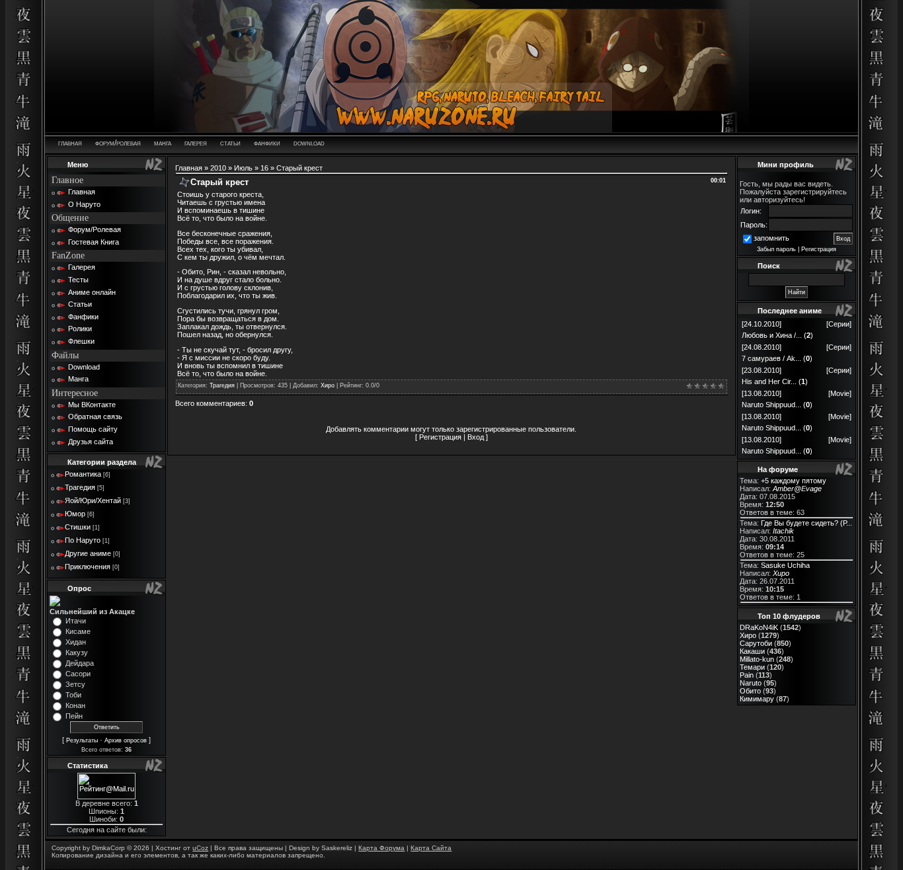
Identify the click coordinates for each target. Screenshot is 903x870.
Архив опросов (125, 740)
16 (264, 168)
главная (70, 142)
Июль (243, 168)
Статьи (80, 304)
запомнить (771, 238)
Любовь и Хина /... (772, 335)
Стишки (78, 527)
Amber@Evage (797, 489)
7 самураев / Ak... (771, 358)
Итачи (75, 621)
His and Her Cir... (769, 381)
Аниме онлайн (92, 292)
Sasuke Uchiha (785, 565)
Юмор (75, 514)
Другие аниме (88, 553)
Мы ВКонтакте (92, 405)
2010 (218, 168)
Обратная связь (95, 416)
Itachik (783, 531)
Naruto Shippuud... (771, 405)
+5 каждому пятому (793, 481)
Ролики (80, 329)
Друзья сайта (90, 442)
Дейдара (79, 663)
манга (162, 142)
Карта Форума (381, 847)
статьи (230, 142)
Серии (838, 324)
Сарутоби (756, 643)
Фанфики (83, 317)
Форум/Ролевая (94, 229)
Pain (747, 675)
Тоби (73, 695)
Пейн (74, 716)
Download (84, 367)
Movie (839, 393)
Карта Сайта (431, 847)
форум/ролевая (118, 142)
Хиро (327, 385)
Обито (750, 691)
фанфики (267, 142)
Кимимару (757, 699)
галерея (195, 142)
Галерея (81, 267)
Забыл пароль (776, 249)
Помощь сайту (93, 429)
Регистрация (440, 437)
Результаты (82, 740)
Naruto (751, 683)
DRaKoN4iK (759, 627)
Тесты (78, 280)
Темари (752, 667)
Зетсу (75, 684)
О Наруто (84, 204)
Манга (78, 379)
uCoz (200, 847)
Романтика (83, 474)
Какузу (76, 652)
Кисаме (78, 631)
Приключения (87, 567)
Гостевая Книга (93, 242)
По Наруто (82, 540)
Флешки (81, 341)
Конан (75, 705)
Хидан (75, 642)
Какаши (752, 651)
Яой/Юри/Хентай (93, 500)
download (309, 142)
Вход (475, 437)
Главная (81, 192)
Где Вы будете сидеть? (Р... (806, 523)
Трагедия (80, 487)
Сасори (78, 674)
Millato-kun (757, 659)
